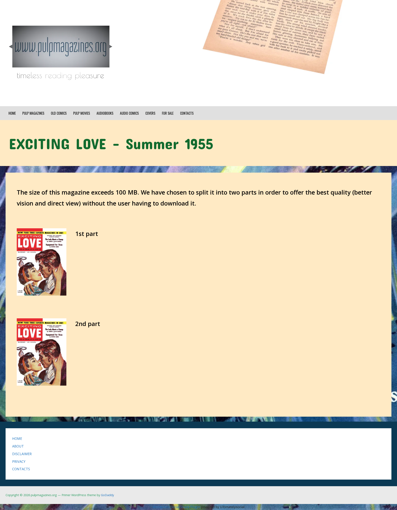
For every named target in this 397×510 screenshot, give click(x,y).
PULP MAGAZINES (33, 113)
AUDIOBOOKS (105, 113)
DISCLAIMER (22, 454)
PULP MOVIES (81, 113)
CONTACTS (187, 113)
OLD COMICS (59, 113)
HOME (12, 113)
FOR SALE (167, 113)
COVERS (150, 113)
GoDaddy (107, 495)
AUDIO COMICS (129, 113)
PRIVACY (18, 461)
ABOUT (18, 446)
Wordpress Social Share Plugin (177, 507)
